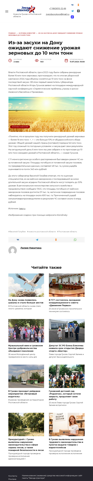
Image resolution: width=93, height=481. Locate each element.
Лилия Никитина (30, 247)
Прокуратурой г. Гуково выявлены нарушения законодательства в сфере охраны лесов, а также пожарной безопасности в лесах (26, 444)
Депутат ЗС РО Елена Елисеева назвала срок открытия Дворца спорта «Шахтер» (66, 348)
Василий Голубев (18, 232)
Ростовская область (67, 232)
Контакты (12, 476)
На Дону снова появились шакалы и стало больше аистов (25, 301)
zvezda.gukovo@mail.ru (57, 14)
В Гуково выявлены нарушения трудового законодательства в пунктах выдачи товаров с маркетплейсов (66, 443)
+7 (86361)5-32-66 (57, 8)
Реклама (12, 479)
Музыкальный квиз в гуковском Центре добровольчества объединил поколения (25, 348)
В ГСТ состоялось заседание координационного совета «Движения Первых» (65, 303)
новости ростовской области (42, 232)
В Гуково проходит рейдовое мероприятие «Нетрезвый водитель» (24, 394)
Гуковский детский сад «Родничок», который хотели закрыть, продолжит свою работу (65, 395)
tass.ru (22, 208)
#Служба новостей (20, 127)
